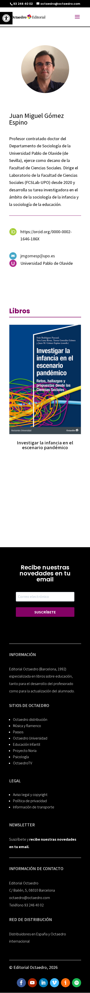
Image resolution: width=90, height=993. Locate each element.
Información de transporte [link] (33, 807)
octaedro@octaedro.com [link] (29, 897)
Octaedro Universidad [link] (30, 738)
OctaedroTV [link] (22, 763)
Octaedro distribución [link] (30, 719)
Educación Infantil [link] (26, 744)
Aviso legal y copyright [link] (30, 794)
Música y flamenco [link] (27, 725)
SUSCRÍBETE (45, 612)
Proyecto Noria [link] (24, 750)
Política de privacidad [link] (30, 800)
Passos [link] (18, 731)
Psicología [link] (21, 756)
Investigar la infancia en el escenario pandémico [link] (45, 445)
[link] (6, 18)
